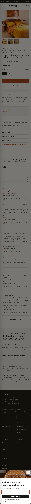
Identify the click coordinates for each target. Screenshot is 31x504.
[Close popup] (28, 472)
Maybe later (4, 501)
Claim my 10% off (15, 496)
